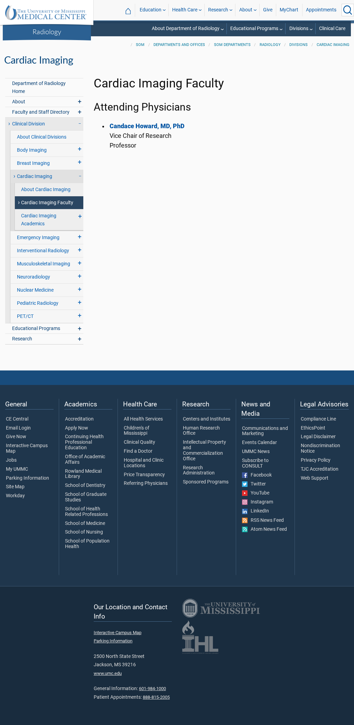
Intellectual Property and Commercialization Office (204, 450)
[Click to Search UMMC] (348, 10)
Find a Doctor (138, 451)
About (245, 10)
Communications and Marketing (265, 431)
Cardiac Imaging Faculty (47, 203)
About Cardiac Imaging (46, 189)
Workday (15, 496)
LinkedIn (258, 511)
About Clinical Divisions (41, 137)
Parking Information (27, 478)
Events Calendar (259, 442)
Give (267, 10)
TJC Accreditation (319, 469)
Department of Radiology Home (39, 87)
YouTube (258, 493)
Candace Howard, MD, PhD (147, 126)
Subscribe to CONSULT (255, 463)
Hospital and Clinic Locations (144, 463)
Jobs (11, 460)
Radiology (46, 31)
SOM (140, 45)
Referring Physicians (146, 483)
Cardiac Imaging (333, 45)
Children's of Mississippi (136, 430)
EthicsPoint (313, 428)
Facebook (260, 475)
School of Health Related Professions (86, 511)
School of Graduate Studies (85, 497)
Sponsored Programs (206, 482)
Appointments (321, 10)
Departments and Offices (179, 45)
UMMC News (256, 451)
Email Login (18, 428)
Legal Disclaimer (318, 437)
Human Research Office (201, 430)
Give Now (16, 437)
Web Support (314, 478)
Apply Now (76, 428)
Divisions (298, 28)
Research (218, 10)
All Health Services (143, 419)
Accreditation (79, 419)
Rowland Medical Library (83, 474)
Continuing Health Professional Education (84, 442)
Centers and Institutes (206, 419)
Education (150, 10)
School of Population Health (87, 543)
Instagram (260, 502)
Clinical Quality (139, 442)
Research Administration (199, 470)
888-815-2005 (156, 697)
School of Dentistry (85, 485)
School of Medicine (85, 523)
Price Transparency (144, 475)
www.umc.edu (108, 673)
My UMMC (17, 469)
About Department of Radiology (186, 28)
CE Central (17, 419)
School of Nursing (84, 532)
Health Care (184, 10)
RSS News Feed (266, 520)
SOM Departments (232, 45)
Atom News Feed (267, 529)
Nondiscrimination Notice (320, 448)
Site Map (15, 487)
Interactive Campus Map (27, 448)
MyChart (289, 10)
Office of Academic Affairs (85, 459)
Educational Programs (254, 28)
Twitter (257, 484)
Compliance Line (318, 419)
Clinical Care (332, 28)
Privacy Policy (315, 460)
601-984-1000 (152, 688)
